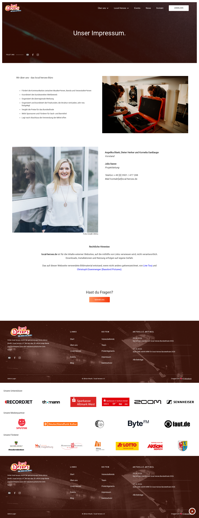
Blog (72, 363)
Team (104, 345)
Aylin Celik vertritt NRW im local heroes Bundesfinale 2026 (154, 352)
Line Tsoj (147, 265)
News (148, 8)
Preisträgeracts (108, 351)
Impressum (106, 357)
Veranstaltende (108, 339)
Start (72, 339)
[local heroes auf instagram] (37, 54)
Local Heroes (75, 351)
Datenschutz (107, 363)
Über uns (74, 345)
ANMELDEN (178, 8)
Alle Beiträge (138, 360)
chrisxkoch (188, 379)
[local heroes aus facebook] (32, 54)
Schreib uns (99, 300)
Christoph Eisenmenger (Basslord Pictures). (99, 269)
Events (137, 8)
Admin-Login (11, 379)
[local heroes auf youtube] (27, 55)
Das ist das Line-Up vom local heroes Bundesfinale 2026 (153, 341)
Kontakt (159, 8)
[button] (103, 8)
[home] (13, 8)
